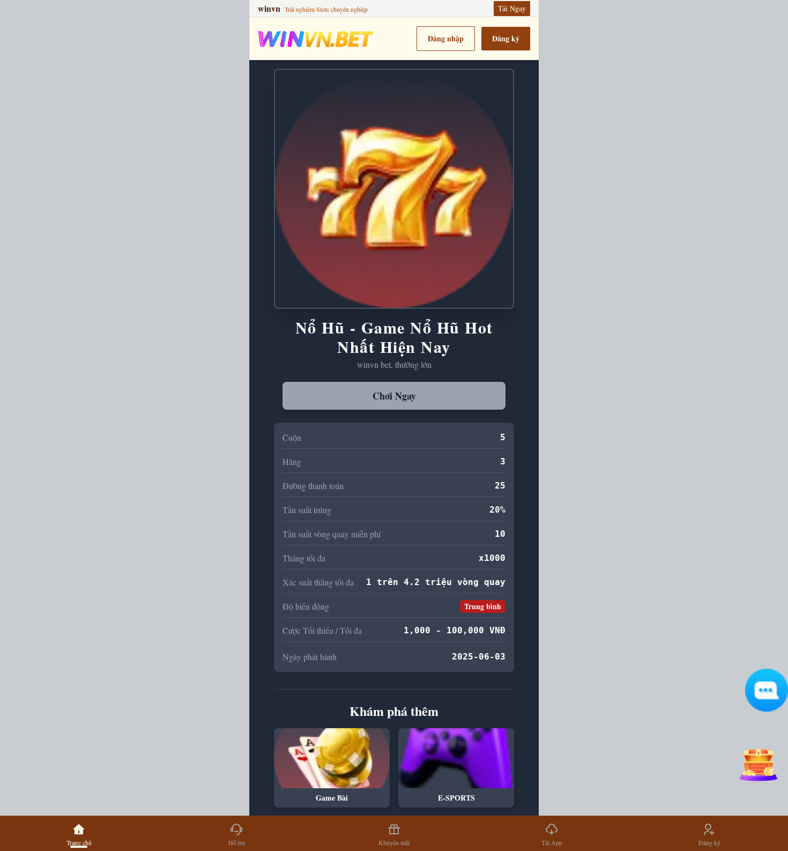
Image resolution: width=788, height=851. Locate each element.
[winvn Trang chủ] (316, 38)
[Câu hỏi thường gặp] (766, 690)
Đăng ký (505, 38)
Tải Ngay (512, 8)
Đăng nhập (446, 38)
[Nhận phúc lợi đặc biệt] (758, 760)
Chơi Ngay (394, 396)
